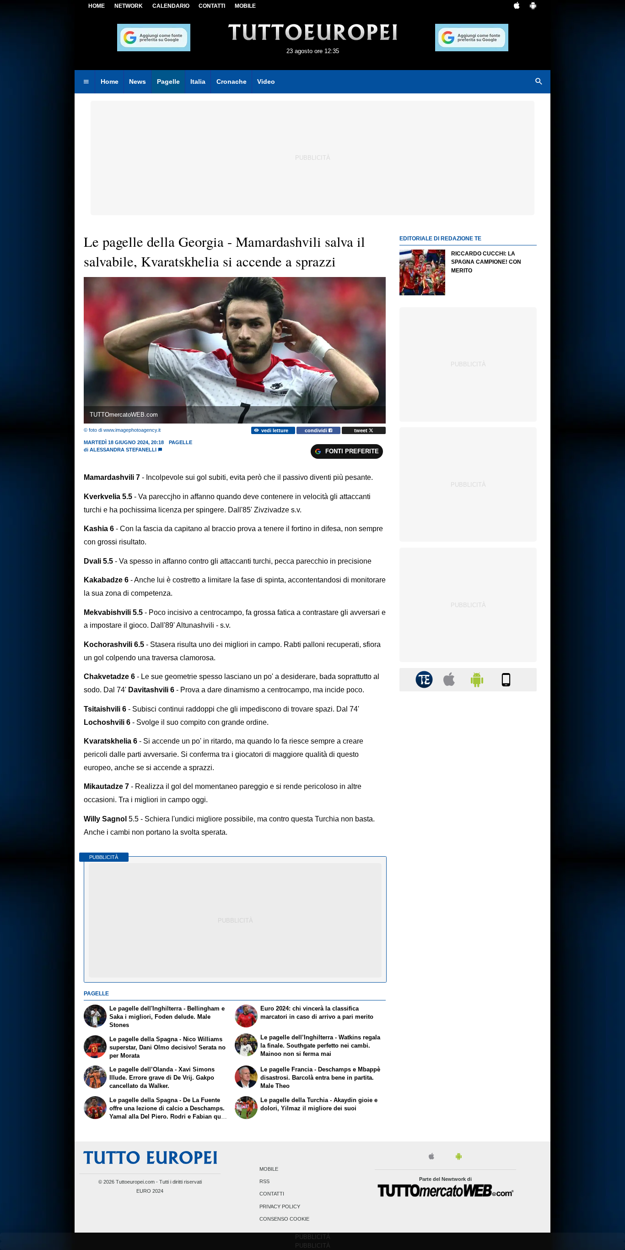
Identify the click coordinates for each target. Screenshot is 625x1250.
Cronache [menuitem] (231, 81)
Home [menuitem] (110, 81)
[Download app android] (533, 6)
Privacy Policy (279, 1206)
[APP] (425, 679)
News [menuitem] (137, 81)
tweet (361, 430)
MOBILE (245, 6)
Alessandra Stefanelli (123, 449)
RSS (264, 1182)
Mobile (268, 1169)
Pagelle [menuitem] (168, 81)
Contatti (271, 1194)
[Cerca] (539, 82)
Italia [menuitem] (197, 81)
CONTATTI (212, 6)
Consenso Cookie (284, 1219)
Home (96, 6)
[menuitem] (86, 82)
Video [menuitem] (266, 81)
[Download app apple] (517, 6)
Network (128, 6)
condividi (317, 430)
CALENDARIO (170, 6)
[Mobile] (506, 679)
